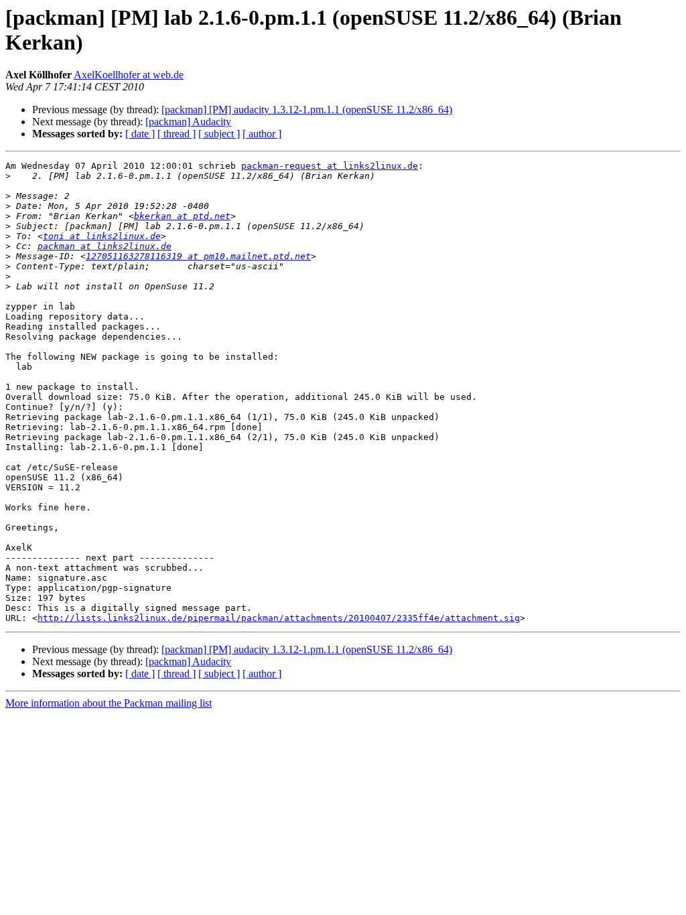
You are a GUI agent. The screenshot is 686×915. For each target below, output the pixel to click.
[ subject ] (219, 133)
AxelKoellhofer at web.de (129, 74)
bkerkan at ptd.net (182, 216)
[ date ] (140, 133)
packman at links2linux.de (105, 246)
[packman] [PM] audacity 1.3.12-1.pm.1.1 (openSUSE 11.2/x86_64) (306, 109)
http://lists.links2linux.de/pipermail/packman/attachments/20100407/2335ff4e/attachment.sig (279, 618)
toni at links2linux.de (102, 236)
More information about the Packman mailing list (108, 703)
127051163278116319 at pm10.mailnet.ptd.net (198, 256)
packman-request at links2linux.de (329, 166)
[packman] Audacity (188, 121)
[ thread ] (176, 133)
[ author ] (262, 133)
